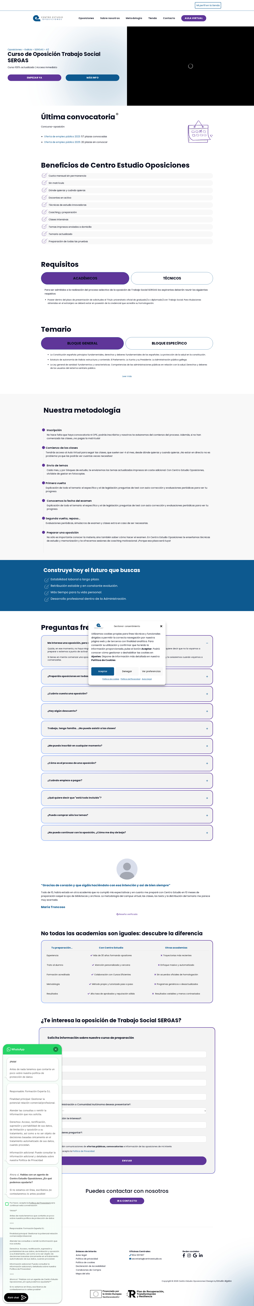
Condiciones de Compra (88, 1269)
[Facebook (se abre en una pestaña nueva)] (184, 1255)
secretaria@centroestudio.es (146, 1258)
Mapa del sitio (83, 1273)
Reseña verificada (127, 914)
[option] (127, 887)
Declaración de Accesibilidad (90, 1266)
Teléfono (52, 1076)
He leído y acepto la (73, 1151)
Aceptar (102, 671)
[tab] (85, 278)
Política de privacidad (87, 1258)
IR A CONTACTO (127, 1201)
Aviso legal (147, 679)
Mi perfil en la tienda (208, 5)
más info (92, 77)
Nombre (52, 1048)
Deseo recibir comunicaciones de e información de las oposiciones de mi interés (112, 1146)
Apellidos (53, 1062)
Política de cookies (110, 679)
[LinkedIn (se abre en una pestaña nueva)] (201, 1255)
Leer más (127, 376)
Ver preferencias (151, 671)
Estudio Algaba (224, 1281)
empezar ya (34, 77)
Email (50, 1090)
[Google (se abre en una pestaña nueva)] (195, 1255)
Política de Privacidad (130, 679)
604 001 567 (138, 1255)
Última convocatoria (78, 117)
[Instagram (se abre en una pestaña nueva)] (189, 1255)
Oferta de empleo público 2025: (62, 142)
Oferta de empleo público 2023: (62, 136)
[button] (161, 626)
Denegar (127, 671)
